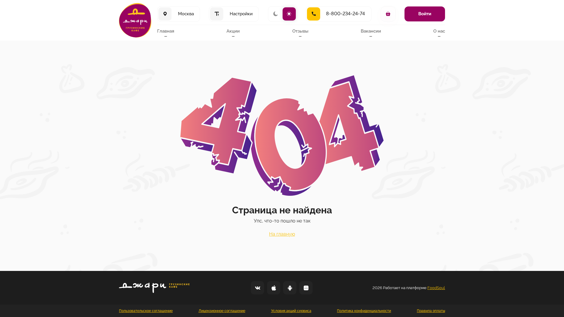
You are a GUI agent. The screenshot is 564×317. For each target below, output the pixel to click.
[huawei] (306, 287)
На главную (282, 234)
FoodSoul (436, 288)
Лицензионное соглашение (222, 311)
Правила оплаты (431, 311)
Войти (424, 13)
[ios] (273, 287)
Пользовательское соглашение (146, 311)
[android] (289, 287)
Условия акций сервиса (291, 311)
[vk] (257, 287)
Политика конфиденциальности (364, 311)
